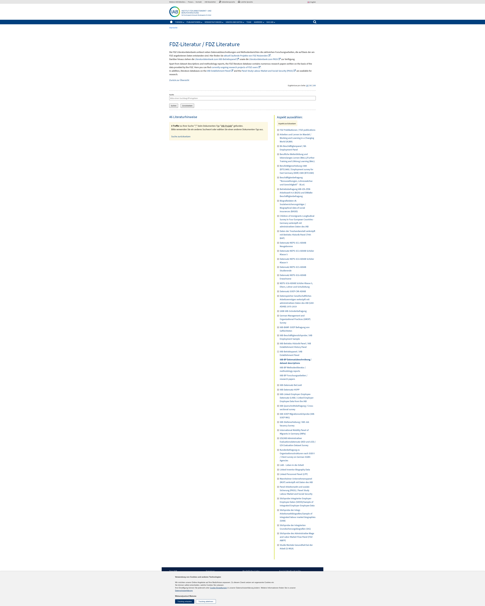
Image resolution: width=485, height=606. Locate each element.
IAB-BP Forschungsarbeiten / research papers (293, 377)
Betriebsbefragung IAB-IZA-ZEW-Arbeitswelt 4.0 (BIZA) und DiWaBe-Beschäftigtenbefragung (296, 193)
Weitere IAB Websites (177, 2)
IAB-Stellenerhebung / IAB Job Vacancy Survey (294, 424)
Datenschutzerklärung (184, 591)
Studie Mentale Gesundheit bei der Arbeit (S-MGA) (296, 547)
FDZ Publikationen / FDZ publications (297, 129)
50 (310, 85)
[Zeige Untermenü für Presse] (194, 2)
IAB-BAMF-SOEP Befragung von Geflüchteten (295, 329)
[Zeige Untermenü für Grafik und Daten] (243, 22)
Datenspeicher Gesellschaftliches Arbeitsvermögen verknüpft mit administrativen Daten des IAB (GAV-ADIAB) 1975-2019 (297, 301)
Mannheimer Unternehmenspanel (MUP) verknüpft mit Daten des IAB (296, 480)
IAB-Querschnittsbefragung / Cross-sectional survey (297, 407)
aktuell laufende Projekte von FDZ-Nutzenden (247, 55)
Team (248, 22)
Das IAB (269, 22)
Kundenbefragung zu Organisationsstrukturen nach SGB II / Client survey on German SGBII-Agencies (297, 455)
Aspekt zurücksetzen (287, 123)
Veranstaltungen (213, 22)
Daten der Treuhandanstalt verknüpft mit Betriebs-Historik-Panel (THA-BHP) (297, 235)
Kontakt (199, 2)
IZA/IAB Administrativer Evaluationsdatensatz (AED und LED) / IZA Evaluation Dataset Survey (298, 442)
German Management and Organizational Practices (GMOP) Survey (295, 319)
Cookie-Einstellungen (218, 588)
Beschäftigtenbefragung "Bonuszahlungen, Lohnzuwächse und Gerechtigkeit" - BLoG (296, 181)
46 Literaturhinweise (183, 117)
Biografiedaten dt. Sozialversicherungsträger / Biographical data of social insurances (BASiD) (293, 206)
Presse (190, 2)
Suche (171, 94)
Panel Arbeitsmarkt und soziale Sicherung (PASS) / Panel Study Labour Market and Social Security (296, 490)
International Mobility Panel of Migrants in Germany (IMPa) (294, 432)
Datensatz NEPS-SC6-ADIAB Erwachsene (293, 277)
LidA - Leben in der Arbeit (292, 465)
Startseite (171, 22)
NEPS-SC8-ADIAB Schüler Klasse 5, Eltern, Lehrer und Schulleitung (296, 285)
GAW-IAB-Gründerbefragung (293, 311)
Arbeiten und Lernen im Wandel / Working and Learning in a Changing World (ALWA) (297, 138)
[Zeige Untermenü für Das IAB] (274, 22)
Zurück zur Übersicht (179, 80)
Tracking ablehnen (205, 601)
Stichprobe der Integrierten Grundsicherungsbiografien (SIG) (295, 527)
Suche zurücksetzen (180, 136)
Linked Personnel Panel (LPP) (294, 474)
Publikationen (193, 22)
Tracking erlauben (184, 601)
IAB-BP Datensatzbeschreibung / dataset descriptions (295, 361)
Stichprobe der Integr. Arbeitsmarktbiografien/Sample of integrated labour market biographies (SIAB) (298, 515)
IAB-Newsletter (210, 2)
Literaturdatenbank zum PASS (265, 59)
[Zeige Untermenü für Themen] (184, 22)
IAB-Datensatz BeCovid (291, 385)
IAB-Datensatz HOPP (289, 389)
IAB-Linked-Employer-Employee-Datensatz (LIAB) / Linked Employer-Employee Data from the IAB (297, 398)
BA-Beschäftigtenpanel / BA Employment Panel (293, 148)
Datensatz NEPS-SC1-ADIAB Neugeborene (293, 244)
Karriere (258, 22)
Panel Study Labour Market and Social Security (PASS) (269, 70)
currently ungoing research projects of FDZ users (236, 67)
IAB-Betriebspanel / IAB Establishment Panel (291, 353)
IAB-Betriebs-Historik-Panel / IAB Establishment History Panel (295, 345)
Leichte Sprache (247, 2)
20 (307, 85)
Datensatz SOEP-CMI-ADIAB (293, 291)
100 (314, 85)
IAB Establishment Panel (220, 70)
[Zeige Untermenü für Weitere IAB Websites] (186, 2)
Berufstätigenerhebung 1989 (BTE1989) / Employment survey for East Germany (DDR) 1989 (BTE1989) (297, 169)
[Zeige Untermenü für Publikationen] (202, 22)
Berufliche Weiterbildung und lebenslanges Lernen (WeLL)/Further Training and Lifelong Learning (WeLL (297, 158)
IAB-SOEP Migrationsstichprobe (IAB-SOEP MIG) (297, 415)
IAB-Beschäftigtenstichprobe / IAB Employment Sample (296, 337)
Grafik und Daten (234, 22)
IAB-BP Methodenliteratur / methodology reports (293, 369)
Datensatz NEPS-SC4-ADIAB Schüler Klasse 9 (297, 260)
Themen (178, 22)
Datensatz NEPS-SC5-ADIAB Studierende (293, 269)
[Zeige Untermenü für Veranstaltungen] (223, 22)
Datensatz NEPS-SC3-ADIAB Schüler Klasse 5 (297, 252)
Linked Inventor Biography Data (295, 469)
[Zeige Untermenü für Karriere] (263, 22)
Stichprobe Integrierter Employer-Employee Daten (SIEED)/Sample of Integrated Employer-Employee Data (297, 502)
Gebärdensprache (228, 2)
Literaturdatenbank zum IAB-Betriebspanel (217, 59)
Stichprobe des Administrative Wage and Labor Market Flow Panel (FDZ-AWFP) (297, 537)
